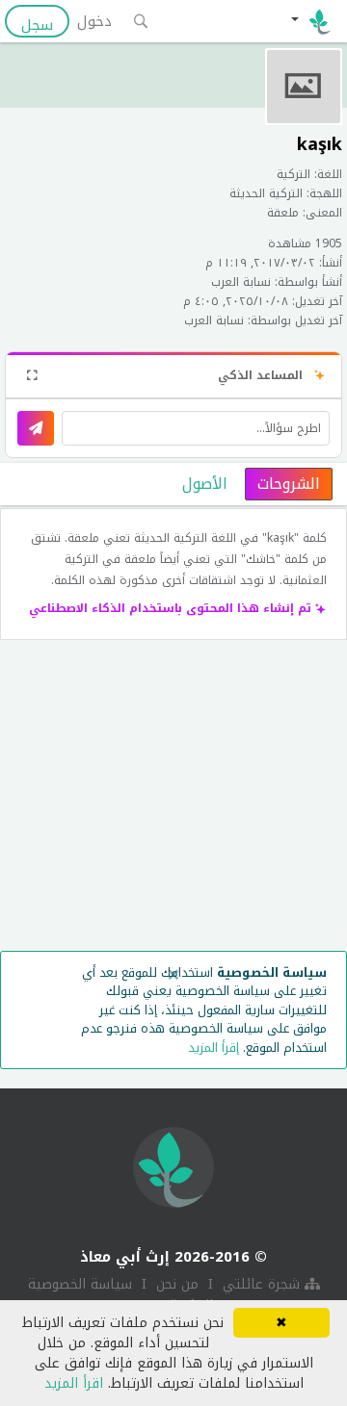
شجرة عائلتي (261, 1284)
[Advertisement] (173, 800)
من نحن (175, 1284)
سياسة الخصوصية (80, 1284)
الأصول (204, 483)
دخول (94, 21)
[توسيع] (31, 375)
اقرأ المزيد (73, 1383)
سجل (37, 25)
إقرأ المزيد (213, 1047)
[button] (311, 21)
